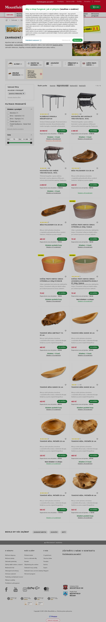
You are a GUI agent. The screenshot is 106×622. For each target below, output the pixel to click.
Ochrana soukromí (53, 31)
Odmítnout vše (66, 40)
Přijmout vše (77, 40)
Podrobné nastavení (32, 40)
